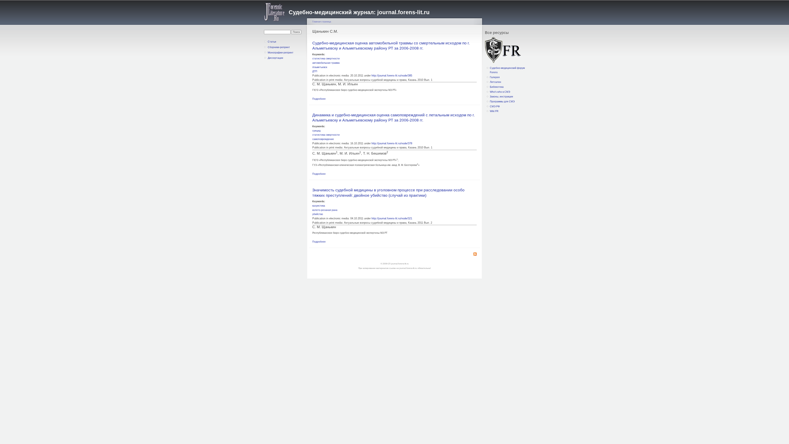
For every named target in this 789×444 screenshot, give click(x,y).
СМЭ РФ (495, 106)
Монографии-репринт (280, 52)
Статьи (272, 41)
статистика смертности (326, 58)
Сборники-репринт (279, 47)
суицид (316, 130)
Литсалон (495, 82)
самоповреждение (323, 139)
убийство (317, 214)
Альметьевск (319, 67)
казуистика (318, 205)
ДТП (314, 71)
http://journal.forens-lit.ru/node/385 (391, 75)
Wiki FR (494, 111)
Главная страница (321, 21)
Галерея (495, 77)
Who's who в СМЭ (500, 91)
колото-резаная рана (324, 210)
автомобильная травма (326, 62)
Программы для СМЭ (502, 101)
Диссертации (275, 58)
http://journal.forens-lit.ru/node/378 (391, 143)
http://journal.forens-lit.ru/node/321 (391, 218)
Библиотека (497, 87)
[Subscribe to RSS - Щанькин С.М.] (475, 254)
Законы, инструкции (501, 96)
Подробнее (319, 98)
